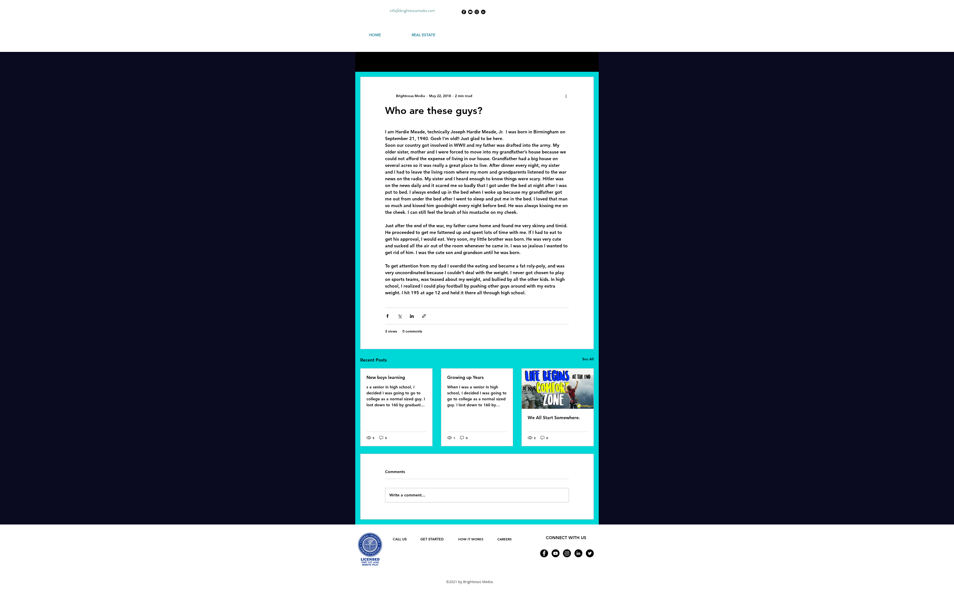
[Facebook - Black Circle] (464, 12)
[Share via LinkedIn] (411, 316)
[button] (587, 62)
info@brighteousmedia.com (412, 10)
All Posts (370, 62)
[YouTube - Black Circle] (470, 12)
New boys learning (385, 377)
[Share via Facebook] (387, 316)
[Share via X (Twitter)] (399, 316)
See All (588, 359)
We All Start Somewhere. (554, 417)
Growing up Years (465, 377)
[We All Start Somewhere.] (558, 389)
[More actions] (566, 96)
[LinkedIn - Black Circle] (483, 12)
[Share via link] (424, 316)
